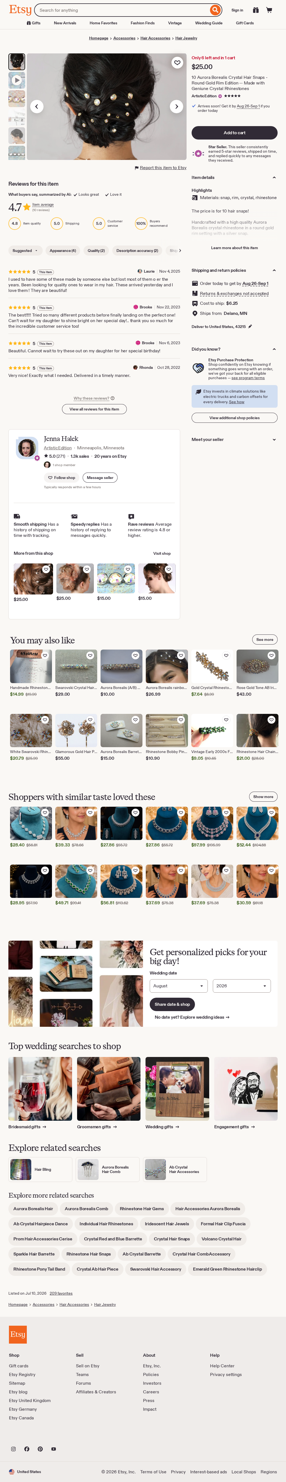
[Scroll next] (180, 251)
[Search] (215, 10)
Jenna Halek (61, 439)
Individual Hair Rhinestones (109, 1226)
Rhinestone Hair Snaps (91, 1256)
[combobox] (121, 10)
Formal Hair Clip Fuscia (226, 1226)
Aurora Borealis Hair (35, 1211)
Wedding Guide (209, 23)
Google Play (70, 1436)
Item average (43, 204)
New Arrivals (65, 23)
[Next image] (176, 106)
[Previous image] (37, 106)
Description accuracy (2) (137, 250)
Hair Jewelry (186, 38)
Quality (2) (96, 250)
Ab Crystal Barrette (144, 1256)
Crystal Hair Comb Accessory (204, 1256)
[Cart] (269, 10)
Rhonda (146, 367)
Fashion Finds (143, 23)
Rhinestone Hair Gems (144, 1211)
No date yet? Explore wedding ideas (192, 1017)
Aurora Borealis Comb (89, 1211)
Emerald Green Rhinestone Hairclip (230, 1271)
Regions (269, 1471)
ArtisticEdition (204, 96)
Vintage (175, 23)
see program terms (248, 378)
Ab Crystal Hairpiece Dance (43, 1226)
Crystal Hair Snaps (174, 1241)
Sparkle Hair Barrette (36, 1256)
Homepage (98, 38)
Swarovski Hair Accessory (158, 1271)
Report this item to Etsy (163, 167)
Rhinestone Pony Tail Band (41, 1271)
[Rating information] (46, 456)
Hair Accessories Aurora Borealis (210, 1211)
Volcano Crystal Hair (224, 1241)
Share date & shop (172, 1004)
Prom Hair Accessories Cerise (45, 1241)
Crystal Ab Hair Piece (100, 1271)
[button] (100, 478)
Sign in (237, 10)
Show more (263, 796)
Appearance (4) (63, 250)
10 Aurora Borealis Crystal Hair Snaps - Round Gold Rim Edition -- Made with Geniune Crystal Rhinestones (230, 83)
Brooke (146, 307)
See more (264, 639)
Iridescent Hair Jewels (169, 1226)
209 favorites (61, 1293)
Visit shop (162, 553)
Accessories (124, 38)
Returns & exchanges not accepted (234, 293)
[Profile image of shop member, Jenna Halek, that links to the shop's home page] (47, 465)
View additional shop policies (234, 418)
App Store (28, 1436)
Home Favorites (103, 23)
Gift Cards (245, 23)
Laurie (149, 271)
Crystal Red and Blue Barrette (115, 1241)
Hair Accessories (155, 38)
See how (236, 402)
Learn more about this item (234, 248)
